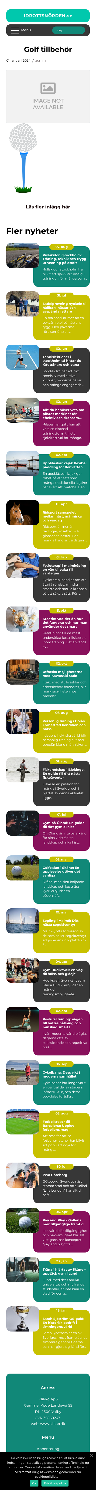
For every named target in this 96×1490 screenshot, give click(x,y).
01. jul (61, 814)
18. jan (61, 1310)
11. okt (61, 610)
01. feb (61, 557)
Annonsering (48, 1449)
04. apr (62, 961)
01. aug (61, 761)
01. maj (61, 912)
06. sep (62, 1064)
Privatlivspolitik (55, 1483)
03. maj (61, 859)
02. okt (61, 663)
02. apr (61, 455)
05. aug (61, 1113)
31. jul (61, 295)
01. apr (61, 504)
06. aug (61, 713)
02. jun (61, 348)
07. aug (61, 247)
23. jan (61, 1261)
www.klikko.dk (52, 1423)
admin (40, 60)
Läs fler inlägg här (48, 207)
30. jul (61, 1166)
